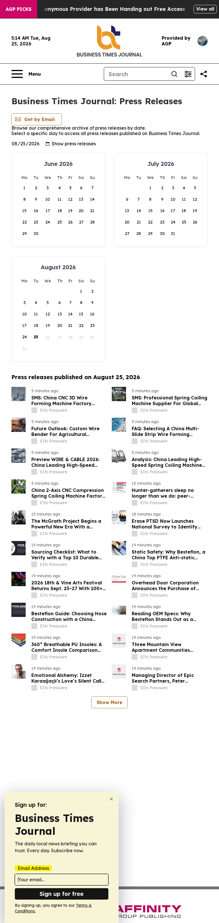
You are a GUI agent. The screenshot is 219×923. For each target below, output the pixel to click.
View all (205, 9)
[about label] (34, 410)
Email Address (33, 868)
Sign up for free (62, 893)
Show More (109, 702)
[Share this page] (204, 74)
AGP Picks (18, 9)
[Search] (174, 74)
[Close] (111, 799)
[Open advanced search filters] (188, 74)
